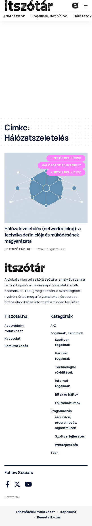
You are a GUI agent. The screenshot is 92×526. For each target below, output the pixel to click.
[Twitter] (17, 484)
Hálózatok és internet (61, 165)
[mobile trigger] (84, 5)
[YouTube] (28, 484)
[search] (75, 5)
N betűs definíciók (65, 172)
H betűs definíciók (65, 158)
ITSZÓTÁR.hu (19, 249)
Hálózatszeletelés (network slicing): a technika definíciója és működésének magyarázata (42, 235)
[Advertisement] (46, 69)
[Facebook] (7, 484)
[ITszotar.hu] (28, 5)
